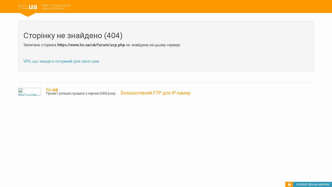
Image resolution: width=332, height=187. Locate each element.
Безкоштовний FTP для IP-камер (156, 93)
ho (27, 6)
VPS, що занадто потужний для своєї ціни (61, 61)
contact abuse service (312, 184)
